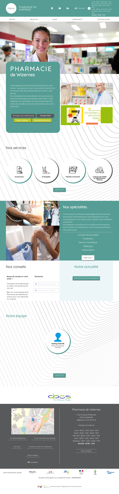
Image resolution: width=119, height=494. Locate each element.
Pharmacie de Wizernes (27, 8)
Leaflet (37, 433)
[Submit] (36, 284)
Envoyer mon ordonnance (23, 115)
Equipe (55, 19)
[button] (33, 419)
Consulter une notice (42, 120)
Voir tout (59, 190)
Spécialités (33, 19)
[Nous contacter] (59, 8)
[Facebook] (52, 8)
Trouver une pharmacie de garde (44, 438)
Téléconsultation (103, 19)
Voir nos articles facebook (86, 278)
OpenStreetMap (44, 433)
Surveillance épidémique (18, 438)
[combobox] (46, 284)
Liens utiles (16, 447)
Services (12, 19)
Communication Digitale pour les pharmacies (66, 486)
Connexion (81, 8)
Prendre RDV (45, 116)
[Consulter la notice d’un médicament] (67, 8)
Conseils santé (77, 19)
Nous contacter (22, 120)
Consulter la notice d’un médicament (40, 447)
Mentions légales (32, 455)
